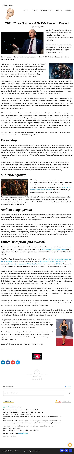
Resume (59, 10)
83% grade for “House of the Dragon (52, 261)
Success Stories (46, 10)
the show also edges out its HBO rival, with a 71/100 (25, 264)
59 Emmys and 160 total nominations (54, 249)
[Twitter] (66, 450)
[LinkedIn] (62, 450)
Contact (68, 10)
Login (69, 386)
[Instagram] (70, 450)
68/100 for (59, 264)
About (26, 10)
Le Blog (34, 10)
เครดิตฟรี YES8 (8, 407)
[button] (3, 362)
